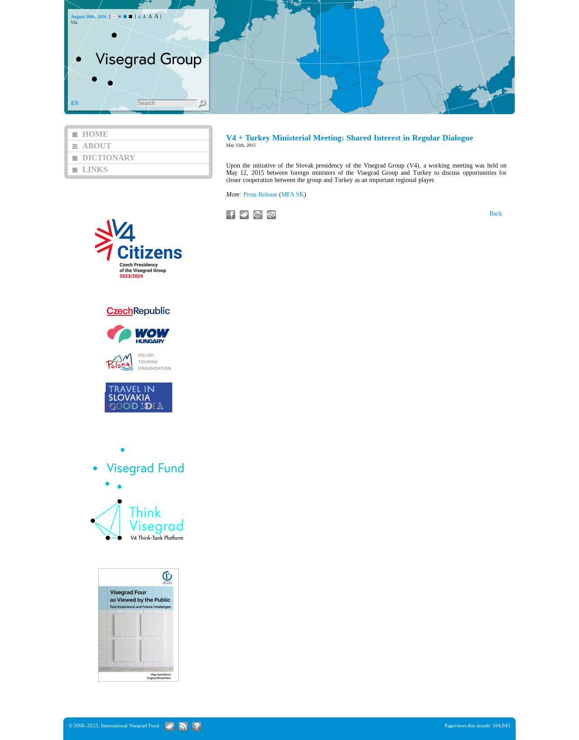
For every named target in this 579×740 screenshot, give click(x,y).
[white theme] (114, 16)
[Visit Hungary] (138, 343)
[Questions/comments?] (196, 726)
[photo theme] (125, 16)
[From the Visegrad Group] (183, 726)
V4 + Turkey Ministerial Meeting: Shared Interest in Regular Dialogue (349, 137)
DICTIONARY (108, 157)
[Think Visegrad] (138, 546)
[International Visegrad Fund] (138, 487)
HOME (95, 134)
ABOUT (96, 145)
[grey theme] (119, 16)
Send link (271, 214)
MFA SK (292, 194)
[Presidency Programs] (138, 290)
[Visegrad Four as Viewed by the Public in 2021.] (138, 680)
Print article (257, 214)
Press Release (260, 194)
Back (495, 213)
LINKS (95, 169)
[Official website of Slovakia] (138, 411)
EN (75, 103)
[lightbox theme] (130, 16)
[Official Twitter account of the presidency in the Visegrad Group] (169, 726)
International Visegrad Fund (130, 725)
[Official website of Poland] (138, 371)
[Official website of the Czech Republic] (138, 316)
